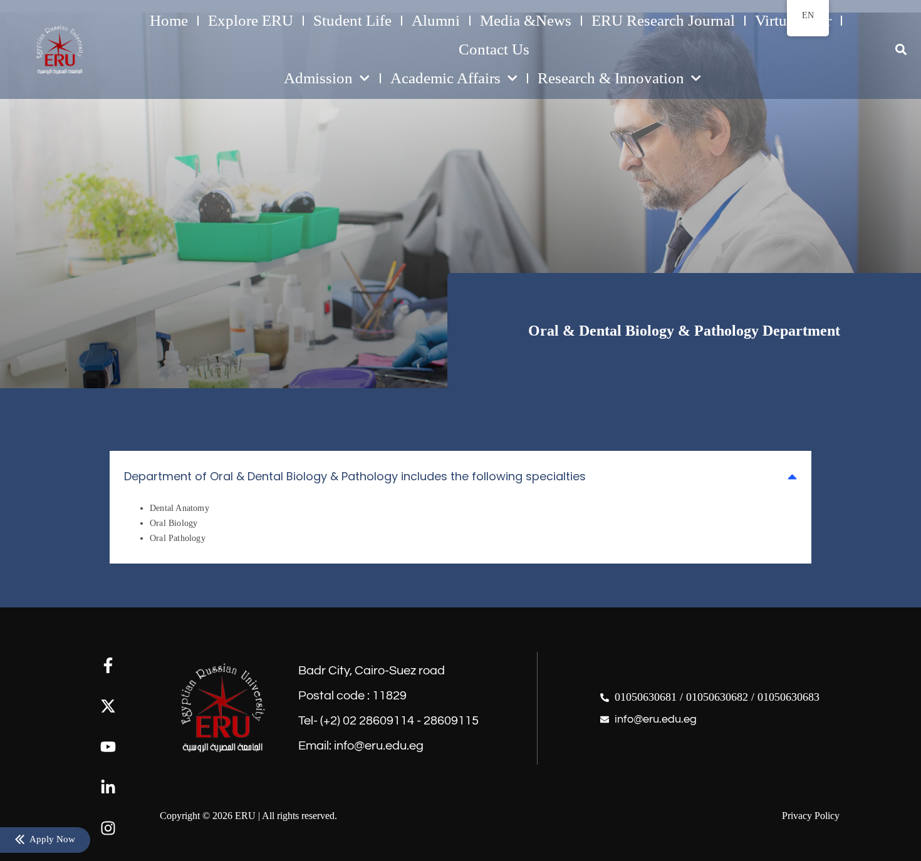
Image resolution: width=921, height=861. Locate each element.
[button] (900, 49)
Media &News (525, 20)
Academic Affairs (445, 78)
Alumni (436, 20)
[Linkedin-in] (108, 787)
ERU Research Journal (663, 20)
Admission (318, 78)
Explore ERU (250, 20)
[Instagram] (108, 828)
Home (169, 20)
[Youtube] (108, 746)
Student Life (352, 20)
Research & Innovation (611, 78)
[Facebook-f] (108, 665)
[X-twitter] (108, 706)
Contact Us (494, 49)
